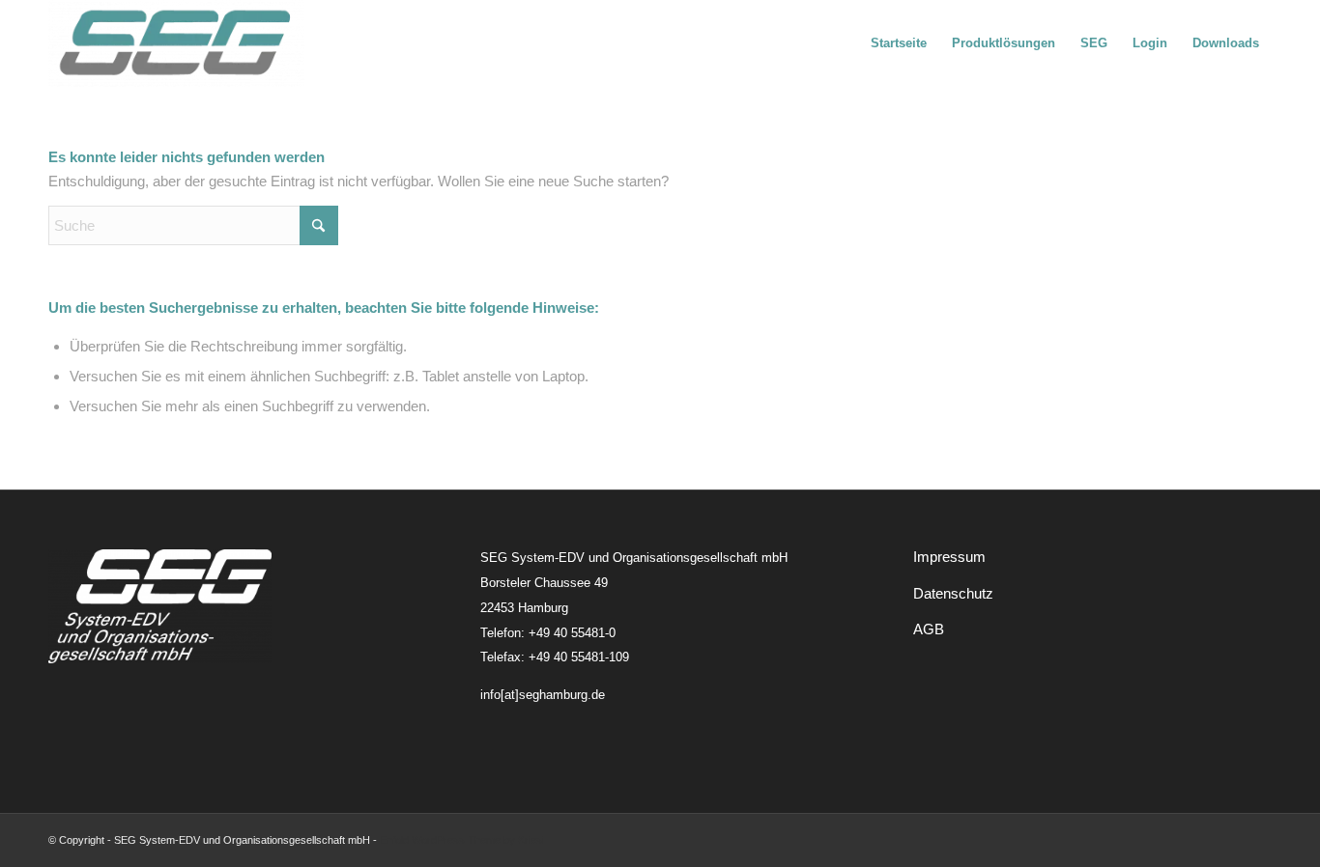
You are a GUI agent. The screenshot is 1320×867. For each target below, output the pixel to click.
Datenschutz (953, 593)
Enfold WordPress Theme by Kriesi (462, 840)
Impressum (949, 556)
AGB (928, 629)
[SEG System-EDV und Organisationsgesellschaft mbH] (176, 43)
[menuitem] (898, 43)
